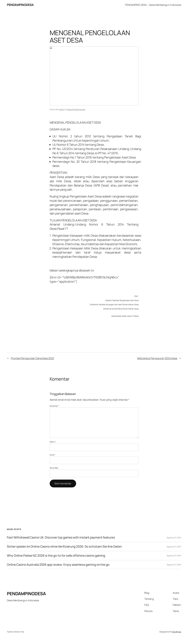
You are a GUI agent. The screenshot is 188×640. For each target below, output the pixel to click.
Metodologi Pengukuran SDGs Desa (157, 358)
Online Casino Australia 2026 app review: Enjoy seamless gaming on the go (58, 564)
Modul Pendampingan (76, 109)
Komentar (54, 406)
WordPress (176, 631)
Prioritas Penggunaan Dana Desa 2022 (32, 358)
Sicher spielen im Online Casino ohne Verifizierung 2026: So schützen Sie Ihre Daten (64, 546)
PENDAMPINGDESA (20, 5)
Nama (53, 441)
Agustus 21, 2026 (174, 537)
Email (52, 454)
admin (62, 109)
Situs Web (54, 468)
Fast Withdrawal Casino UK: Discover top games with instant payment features (61, 537)
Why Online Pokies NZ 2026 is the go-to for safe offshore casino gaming (56, 555)
